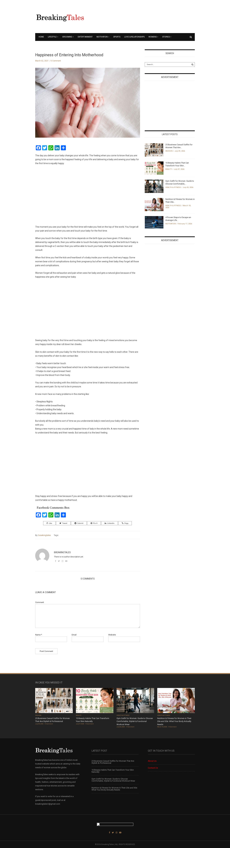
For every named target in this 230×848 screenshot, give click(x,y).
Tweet (64, 523)
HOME (41, 37)
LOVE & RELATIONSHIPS (134, 37)
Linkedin (110, 523)
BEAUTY (168, 169)
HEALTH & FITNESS (173, 187)
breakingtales (44, 535)
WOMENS (152, 37)
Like (50, 523)
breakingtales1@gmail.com (47, 804)
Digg (126, 523)
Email (74, 635)
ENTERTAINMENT (85, 37)
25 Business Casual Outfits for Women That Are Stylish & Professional (113, 762)
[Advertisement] (87, 195)
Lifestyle (52, 37)
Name (38, 635)
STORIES (166, 37)
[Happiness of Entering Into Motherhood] (87, 105)
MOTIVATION (102, 37)
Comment (39, 602)
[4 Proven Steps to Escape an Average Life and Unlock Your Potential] (154, 222)
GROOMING (67, 37)
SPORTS (116, 37)
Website (112, 635)
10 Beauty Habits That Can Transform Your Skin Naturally (113, 771)
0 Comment (56, 61)
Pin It (95, 523)
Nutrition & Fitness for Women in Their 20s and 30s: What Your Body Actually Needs (174, 721)
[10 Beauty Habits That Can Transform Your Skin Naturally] (154, 168)
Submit (80, 523)
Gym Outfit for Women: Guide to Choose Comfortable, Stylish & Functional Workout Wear (135, 721)
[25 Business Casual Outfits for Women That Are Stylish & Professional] (154, 150)
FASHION (169, 151)
